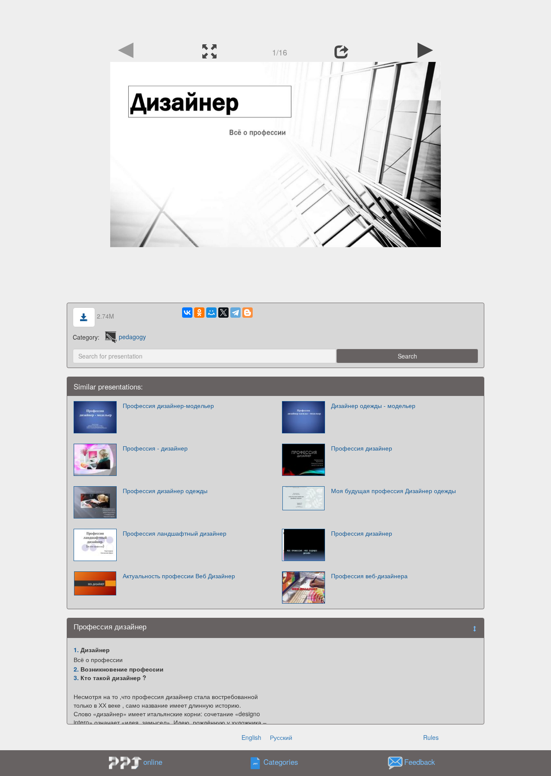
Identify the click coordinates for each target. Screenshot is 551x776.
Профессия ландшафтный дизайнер (174, 533)
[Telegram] (235, 312)
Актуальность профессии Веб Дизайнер (179, 575)
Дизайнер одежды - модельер (373, 405)
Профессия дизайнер (361, 448)
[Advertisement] (275, 19)
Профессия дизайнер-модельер (168, 405)
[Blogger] (247, 312)
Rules (431, 737)
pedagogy (132, 336)
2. (76, 669)
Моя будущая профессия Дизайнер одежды (393, 490)
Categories (280, 762)
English (251, 737)
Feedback (419, 762)
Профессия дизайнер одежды (165, 490)
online (152, 762)
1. (76, 649)
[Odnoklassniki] (199, 312)
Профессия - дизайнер (155, 448)
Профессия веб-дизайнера (369, 575)
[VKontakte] (187, 312)
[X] (223, 312)
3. (76, 677)
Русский (281, 737)
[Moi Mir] (211, 312)
